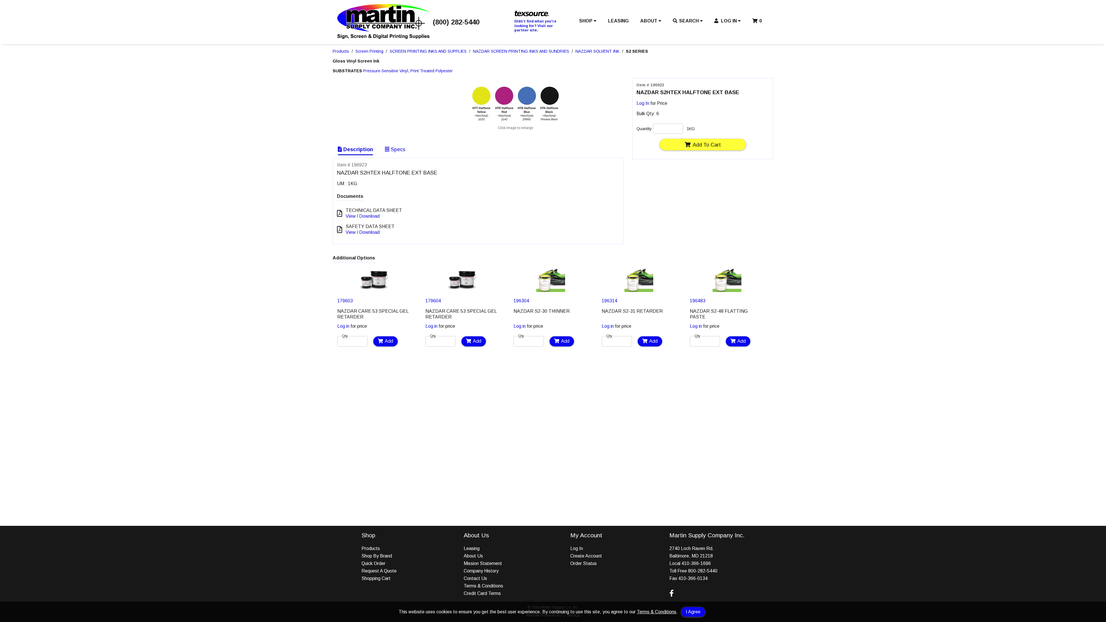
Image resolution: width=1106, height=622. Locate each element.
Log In (643, 103)
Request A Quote (379, 570)
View (351, 216)
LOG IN (729, 20)
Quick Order (373, 563)
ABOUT (649, 20)
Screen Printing (369, 51)
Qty (345, 336)
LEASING (618, 20)
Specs (397, 149)
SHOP (586, 20)
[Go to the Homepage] (383, 37)
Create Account (586, 555)
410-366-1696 (696, 563)
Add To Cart (707, 145)
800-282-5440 (702, 570)
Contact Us (475, 578)
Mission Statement (483, 563)
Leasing (472, 548)
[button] (587, 22)
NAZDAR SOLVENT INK (597, 51)
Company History (481, 570)
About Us (473, 555)
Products (341, 51)
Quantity (644, 128)
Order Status (583, 563)
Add (389, 341)
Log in (343, 326)
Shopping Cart (376, 578)
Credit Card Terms (482, 593)
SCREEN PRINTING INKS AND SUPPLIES (428, 51)
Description (357, 149)
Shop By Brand (376, 555)
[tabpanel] (374, 307)
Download (369, 216)
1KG (691, 128)
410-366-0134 (693, 578)
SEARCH (689, 20)
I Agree (693, 611)
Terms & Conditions (656, 611)
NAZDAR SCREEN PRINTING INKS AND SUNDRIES (521, 51)
